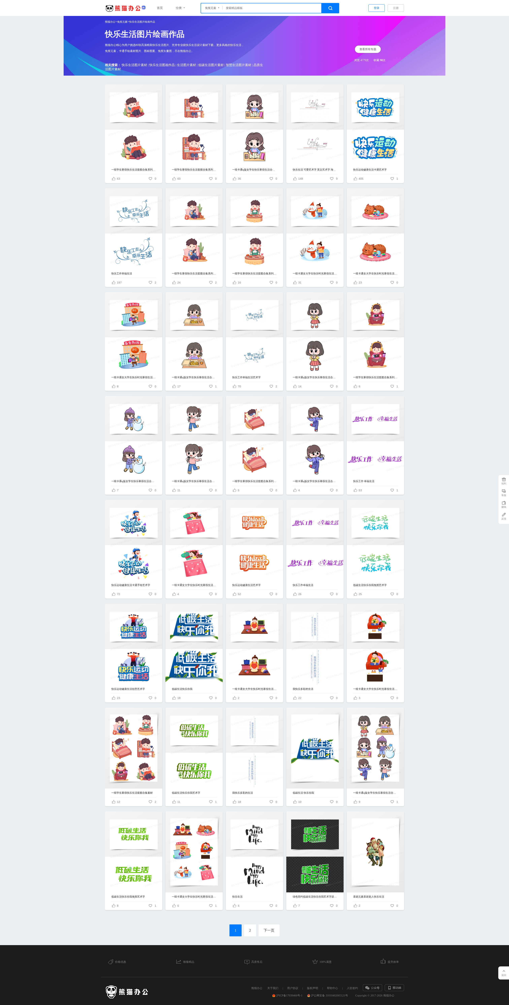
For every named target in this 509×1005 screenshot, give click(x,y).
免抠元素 (122, 21)
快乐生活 (237, 896)
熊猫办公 (110, 21)
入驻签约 (352, 988)
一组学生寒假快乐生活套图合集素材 (132, 792)
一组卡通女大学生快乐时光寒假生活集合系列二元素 (315, 273)
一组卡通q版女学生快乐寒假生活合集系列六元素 (315, 377)
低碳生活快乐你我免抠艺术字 (370, 585)
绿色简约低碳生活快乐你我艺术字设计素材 (315, 896)
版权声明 (312, 988)
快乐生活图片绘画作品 (142, 21)
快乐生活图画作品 (162, 65)
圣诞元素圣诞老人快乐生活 (368, 896)
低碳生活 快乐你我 (303, 792)
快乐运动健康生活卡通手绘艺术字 (130, 585)
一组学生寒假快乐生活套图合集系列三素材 (194, 169)
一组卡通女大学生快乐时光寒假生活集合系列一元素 (194, 585)
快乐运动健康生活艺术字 (246, 585)
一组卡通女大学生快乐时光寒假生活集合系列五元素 (133, 377)
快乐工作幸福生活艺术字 (246, 377)
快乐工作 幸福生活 (363, 481)
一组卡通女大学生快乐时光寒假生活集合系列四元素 (375, 273)
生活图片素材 (186, 65)
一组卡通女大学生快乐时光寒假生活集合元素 (194, 896)
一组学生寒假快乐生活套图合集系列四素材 (254, 481)
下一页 (269, 930)
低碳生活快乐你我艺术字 (186, 792)
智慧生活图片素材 (238, 65)
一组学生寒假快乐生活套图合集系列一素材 (133, 169)
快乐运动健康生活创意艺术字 (128, 688)
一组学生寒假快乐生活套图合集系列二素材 (375, 377)
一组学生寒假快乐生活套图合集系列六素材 (194, 273)
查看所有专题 (367, 49)
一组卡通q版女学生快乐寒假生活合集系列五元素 (194, 377)
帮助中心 (332, 988)
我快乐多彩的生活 (303, 688)
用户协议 (292, 988)
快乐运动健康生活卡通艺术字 (370, 169)
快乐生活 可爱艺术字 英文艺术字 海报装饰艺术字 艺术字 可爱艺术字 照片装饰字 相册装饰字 (315, 169)
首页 (160, 8)
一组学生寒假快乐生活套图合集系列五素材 (254, 273)
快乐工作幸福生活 (121, 273)
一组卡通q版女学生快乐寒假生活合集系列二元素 (315, 481)
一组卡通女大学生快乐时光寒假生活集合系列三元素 (375, 688)
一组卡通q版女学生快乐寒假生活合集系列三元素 (133, 481)
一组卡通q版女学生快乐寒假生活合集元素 (375, 792)
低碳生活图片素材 (211, 65)
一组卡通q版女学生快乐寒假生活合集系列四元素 (254, 169)
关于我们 (272, 988)
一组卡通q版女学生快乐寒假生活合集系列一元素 (194, 481)
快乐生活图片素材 (134, 65)
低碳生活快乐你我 (182, 688)
